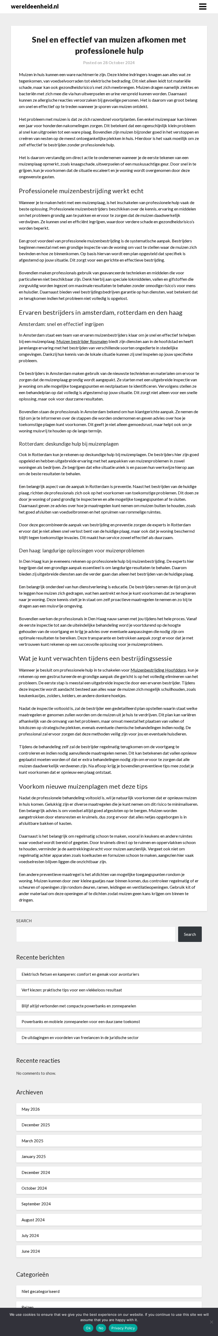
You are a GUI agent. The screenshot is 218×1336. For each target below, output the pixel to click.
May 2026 (31, 1109)
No (101, 1328)
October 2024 (34, 1188)
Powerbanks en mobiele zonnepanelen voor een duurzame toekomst (81, 1021)
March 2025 (32, 1140)
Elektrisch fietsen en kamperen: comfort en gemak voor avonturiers (80, 974)
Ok (88, 1328)
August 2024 (33, 1219)
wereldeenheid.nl (35, 6)
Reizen (27, 1307)
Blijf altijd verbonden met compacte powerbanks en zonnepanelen (79, 1005)
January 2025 (34, 1156)
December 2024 (36, 1172)
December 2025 (36, 1124)
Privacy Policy (123, 1328)
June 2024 (31, 1251)
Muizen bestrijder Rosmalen (82, 341)
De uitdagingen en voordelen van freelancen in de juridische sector (80, 1037)
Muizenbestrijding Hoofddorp (158, 669)
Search (24, 920)
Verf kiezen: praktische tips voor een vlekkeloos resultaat (72, 989)
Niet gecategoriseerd (41, 1291)
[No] (211, 1322)
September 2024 (36, 1203)
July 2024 (30, 1235)
